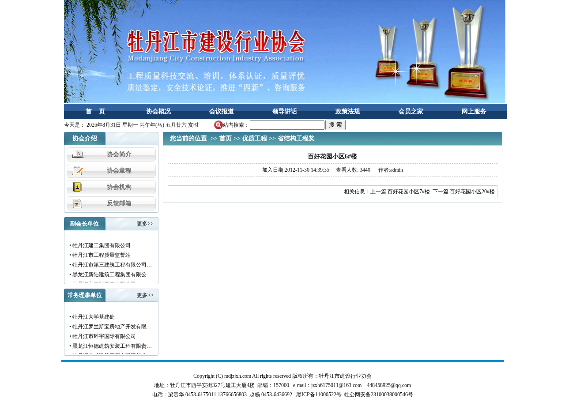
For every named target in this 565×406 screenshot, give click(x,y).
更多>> (145, 224)
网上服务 (474, 111)
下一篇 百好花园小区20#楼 (464, 191)
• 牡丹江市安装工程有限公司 (102, 282)
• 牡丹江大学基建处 (91, 315)
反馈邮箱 (119, 203)
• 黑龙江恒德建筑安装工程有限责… (110, 344)
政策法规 (347, 111)
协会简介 (119, 154)
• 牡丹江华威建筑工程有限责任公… (110, 353)
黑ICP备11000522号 (319, 394)
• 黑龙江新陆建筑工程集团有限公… (110, 272)
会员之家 (411, 111)
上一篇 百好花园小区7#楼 (400, 191)
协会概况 (158, 111)
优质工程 (254, 138)
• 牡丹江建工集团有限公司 (99, 243)
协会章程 (119, 170)
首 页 (95, 111)
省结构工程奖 (296, 138)
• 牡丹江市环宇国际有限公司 (102, 334)
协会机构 (119, 187)
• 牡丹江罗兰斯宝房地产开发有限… (110, 324)
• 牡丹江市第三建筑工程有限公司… (110, 262)
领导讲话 (284, 111)
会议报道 (221, 111)
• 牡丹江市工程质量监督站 (99, 253)
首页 (225, 138)
